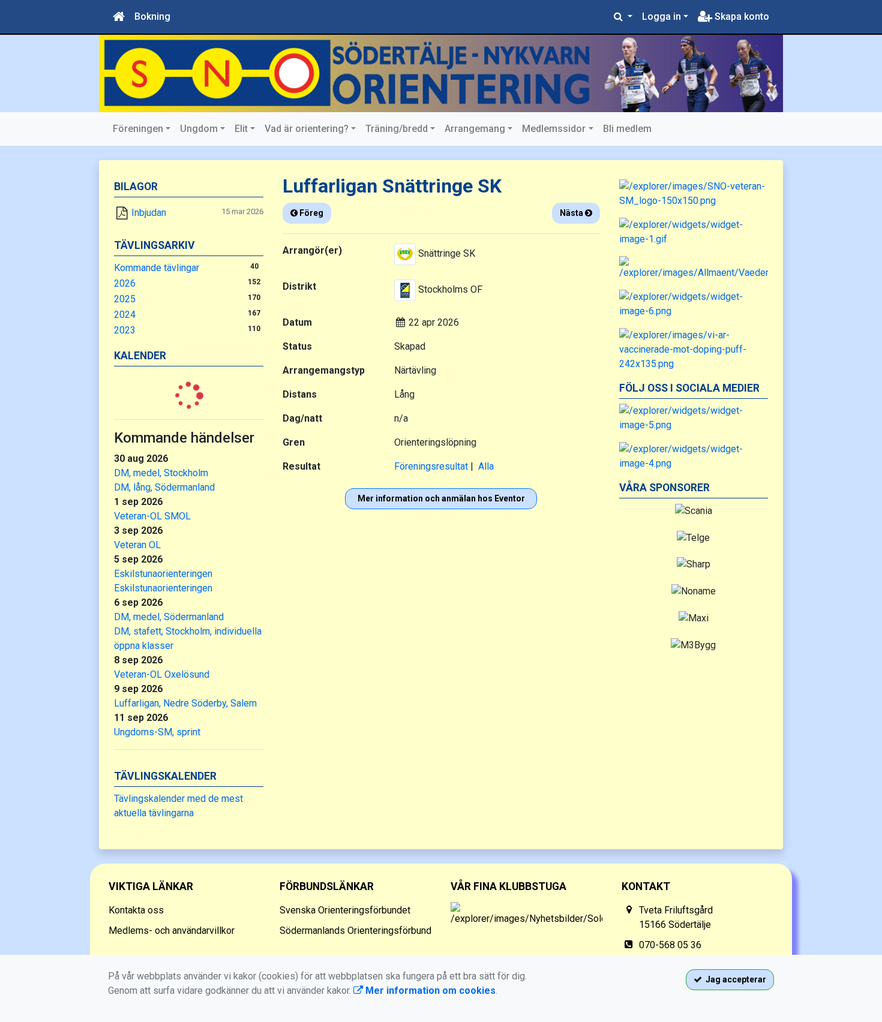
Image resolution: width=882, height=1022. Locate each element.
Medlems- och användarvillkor (172, 930)
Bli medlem (627, 128)
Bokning (152, 16)
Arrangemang (475, 128)
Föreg (310, 213)
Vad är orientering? (307, 128)
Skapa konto (740, 16)
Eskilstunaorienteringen (163, 573)
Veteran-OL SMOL (152, 516)
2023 (125, 330)
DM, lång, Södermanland (164, 487)
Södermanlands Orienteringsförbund (355, 930)
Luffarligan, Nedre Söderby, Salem (185, 703)
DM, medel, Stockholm (161, 473)
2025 (125, 299)
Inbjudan (148, 212)
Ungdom (199, 128)
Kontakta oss (136, 910)
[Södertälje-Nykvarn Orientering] (441, 73)
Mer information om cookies (429, 990)
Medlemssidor (554, 128)
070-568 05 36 (670, 945)
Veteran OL (137, 545)
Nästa (572, 213)
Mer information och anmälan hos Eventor (441, 498)
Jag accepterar (734, 979)
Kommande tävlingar (156, 267)
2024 (125, 314)
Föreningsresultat (431, 466)
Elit (241, 128)
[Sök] (623, 17)
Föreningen (138, 128)
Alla (486, 466)
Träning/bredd (396, 128)
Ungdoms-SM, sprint (157, 732)
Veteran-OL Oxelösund (161, 674)
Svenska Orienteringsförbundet (345, 910)
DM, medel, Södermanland (169, 617)
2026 (125, 283)
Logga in (661, 16)
